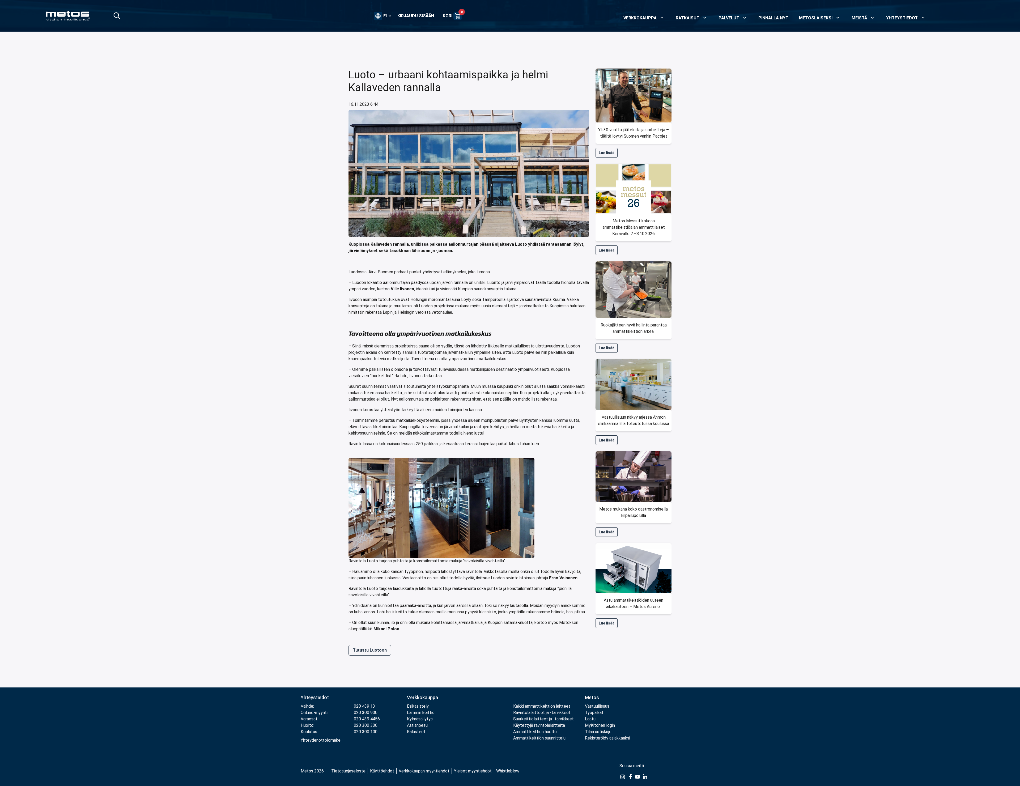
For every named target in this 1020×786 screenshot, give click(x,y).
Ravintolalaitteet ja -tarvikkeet (542, 712)
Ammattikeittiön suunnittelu (539, 738)
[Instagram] (622, 776)
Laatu (590, 718)
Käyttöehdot (382, 771)
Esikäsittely (418, 706)
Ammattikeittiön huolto (535, 731)
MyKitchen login (600, 725)
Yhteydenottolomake (321, 740)
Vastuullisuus (597, 706)
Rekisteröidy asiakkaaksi (607, 738)
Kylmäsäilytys (420, 718)
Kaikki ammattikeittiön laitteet (541, 706)
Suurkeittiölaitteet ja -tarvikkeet (543, 718)
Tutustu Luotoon (370, 650)
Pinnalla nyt (773, 17)
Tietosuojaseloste (348, 771)
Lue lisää (606, 153)
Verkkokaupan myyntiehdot (424, 771)
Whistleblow (507, 771)
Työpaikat (594, 712)
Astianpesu (417, 725)
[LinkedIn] (645, 776)
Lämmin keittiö (421, 712)
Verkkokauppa (422, 697)
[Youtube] (637, 776)
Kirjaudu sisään (415, 15)
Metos (592, 697)
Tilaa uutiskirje (598, 731)
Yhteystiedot (315, 697)
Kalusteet (416, 731)
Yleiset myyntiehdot (473, 771)
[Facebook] (630, 776)
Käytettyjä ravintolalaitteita (539, 725)
